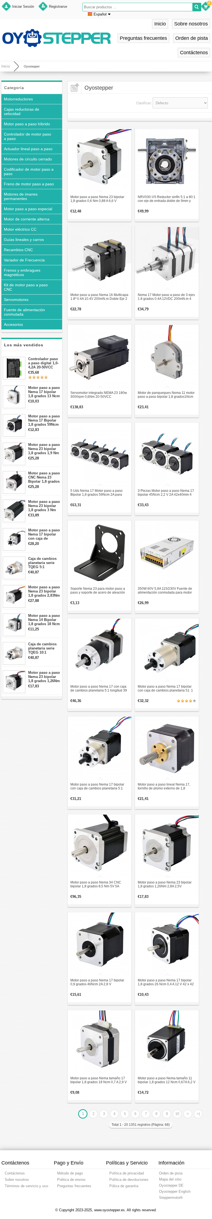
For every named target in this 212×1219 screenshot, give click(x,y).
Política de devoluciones (129, 1180)
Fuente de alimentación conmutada (24, 312)
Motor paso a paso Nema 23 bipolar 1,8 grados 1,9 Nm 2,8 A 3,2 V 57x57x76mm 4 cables (44, 449)
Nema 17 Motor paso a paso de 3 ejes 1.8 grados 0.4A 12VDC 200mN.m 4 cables (166, 297)
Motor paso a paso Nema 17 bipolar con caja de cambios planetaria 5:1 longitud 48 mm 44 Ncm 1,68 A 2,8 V (97, 786)
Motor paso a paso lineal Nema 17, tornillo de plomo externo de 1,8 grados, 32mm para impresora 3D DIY (166, 786)
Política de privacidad (126, 1173)
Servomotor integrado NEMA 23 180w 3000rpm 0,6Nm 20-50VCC (98, 395)
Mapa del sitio (170, 1179)
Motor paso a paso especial (28, 209)
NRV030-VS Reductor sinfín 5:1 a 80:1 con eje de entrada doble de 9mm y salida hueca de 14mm (166, 199)
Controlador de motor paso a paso (27, 136)
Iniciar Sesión (23, 6)
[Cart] (205, 7)
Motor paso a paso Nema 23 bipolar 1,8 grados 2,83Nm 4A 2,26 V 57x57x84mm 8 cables (44, 591)
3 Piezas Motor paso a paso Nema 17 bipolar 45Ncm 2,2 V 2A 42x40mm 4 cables (166, 493)
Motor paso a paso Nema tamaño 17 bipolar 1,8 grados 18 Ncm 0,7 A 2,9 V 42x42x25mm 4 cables (98, 1080)
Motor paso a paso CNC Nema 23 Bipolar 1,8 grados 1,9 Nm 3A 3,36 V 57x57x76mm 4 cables (44, 477)
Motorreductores (18, 99)
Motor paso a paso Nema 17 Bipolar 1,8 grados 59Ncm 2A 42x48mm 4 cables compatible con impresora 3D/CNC (44, 420)
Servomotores (16, 299)
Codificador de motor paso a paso (29, 171)
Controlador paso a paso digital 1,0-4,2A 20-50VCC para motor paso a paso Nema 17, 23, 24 (43, 363)
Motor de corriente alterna (26, 219)
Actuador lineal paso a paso (28, 149)
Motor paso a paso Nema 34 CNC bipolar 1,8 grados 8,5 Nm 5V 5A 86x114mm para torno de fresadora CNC (96, 884)
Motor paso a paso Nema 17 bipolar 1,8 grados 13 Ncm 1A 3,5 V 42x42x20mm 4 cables (44, 392)
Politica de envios (71, 1180)
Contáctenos (194, 52)
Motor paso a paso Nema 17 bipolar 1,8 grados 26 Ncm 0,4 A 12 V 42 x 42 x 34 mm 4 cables (166, 982)
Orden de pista (191, 38)
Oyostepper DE (171, 1185)
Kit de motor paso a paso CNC (26, 287)
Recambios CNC (18, 250)
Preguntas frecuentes (143, 38)
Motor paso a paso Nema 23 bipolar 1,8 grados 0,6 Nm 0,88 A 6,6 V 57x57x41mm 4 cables (97, 199)
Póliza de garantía (123, 1186)
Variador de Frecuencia (24, 260)
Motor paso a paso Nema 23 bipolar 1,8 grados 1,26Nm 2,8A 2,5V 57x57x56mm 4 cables (44, 676)
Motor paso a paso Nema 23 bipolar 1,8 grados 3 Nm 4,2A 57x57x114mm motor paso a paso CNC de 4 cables (44, 506)
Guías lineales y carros (24, 239)
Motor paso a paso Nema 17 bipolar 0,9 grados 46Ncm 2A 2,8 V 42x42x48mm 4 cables (97, 982)
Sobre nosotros (191, 24)
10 (177, 1114)
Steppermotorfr (171, 1197)
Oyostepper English (174, 1191)
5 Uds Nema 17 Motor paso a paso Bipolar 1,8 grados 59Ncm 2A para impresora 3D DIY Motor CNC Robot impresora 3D (97, 493)
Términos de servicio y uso (26, 1186)
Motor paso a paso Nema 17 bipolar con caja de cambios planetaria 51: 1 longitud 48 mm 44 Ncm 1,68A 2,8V (165, 688)
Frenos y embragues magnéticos (22, 272)
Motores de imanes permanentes (21, 196)
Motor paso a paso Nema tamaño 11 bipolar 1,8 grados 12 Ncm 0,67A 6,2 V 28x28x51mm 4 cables (166, 1080)
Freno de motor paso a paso (29, 184)
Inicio (160, 24)
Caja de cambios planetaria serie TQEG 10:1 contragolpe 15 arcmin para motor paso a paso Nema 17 (44, 648)
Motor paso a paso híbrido (27, 124)
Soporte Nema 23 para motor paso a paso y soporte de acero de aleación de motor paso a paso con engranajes (98, 590)
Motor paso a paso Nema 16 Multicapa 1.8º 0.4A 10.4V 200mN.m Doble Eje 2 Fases (99, 297)
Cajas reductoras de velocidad (21, 111)
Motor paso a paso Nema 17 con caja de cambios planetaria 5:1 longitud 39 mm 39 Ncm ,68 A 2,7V (98, 688)
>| (198, 1114)
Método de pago (70, 1173)
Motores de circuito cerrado (28, 159)
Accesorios (13, 324)
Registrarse (58, 6)
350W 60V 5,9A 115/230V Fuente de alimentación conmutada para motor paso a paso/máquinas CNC (165, 590)
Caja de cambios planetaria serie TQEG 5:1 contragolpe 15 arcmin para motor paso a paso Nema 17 (44, 563)
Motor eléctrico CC (20, 229)
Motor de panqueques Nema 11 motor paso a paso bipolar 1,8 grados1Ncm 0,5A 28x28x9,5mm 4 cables (166, 395)
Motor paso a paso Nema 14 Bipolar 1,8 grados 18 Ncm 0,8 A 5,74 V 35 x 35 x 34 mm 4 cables (44, 620)
